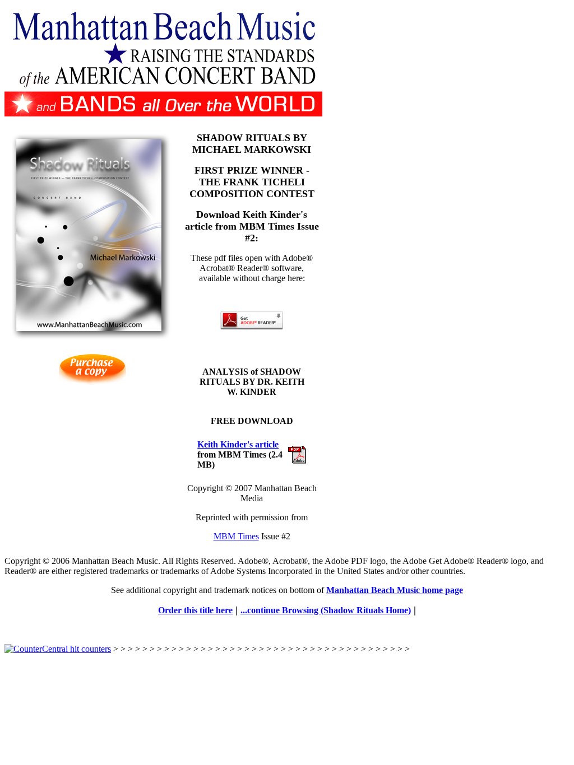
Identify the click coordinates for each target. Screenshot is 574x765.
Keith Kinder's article (238, 444)
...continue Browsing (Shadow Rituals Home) (325, 610)
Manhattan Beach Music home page (394, 590)
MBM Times (236, 536)
